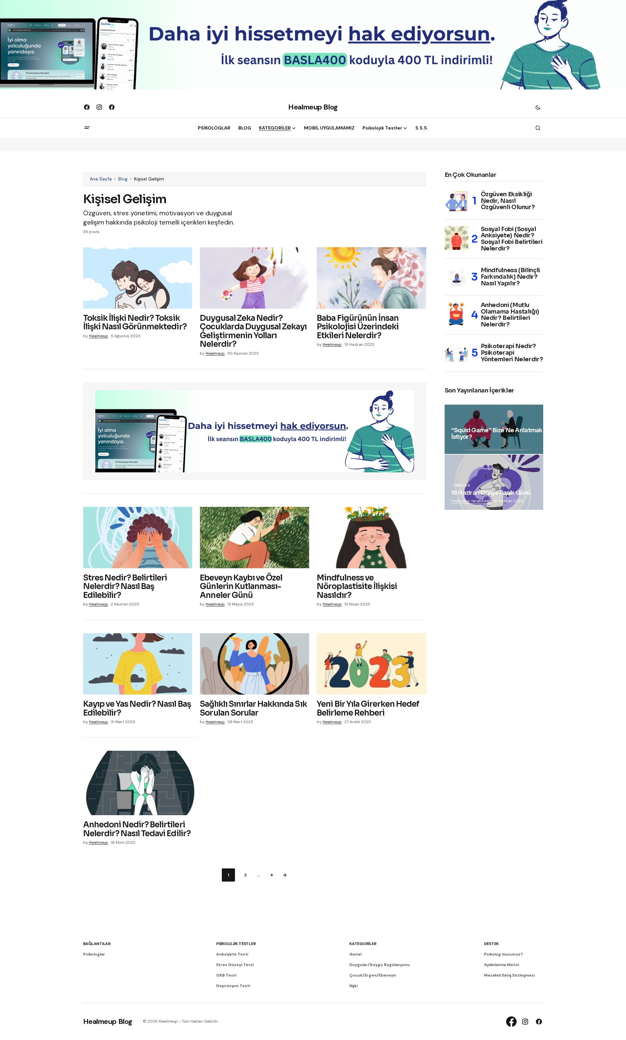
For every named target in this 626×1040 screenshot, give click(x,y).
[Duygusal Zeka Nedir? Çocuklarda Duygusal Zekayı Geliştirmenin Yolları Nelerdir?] (254, 278)
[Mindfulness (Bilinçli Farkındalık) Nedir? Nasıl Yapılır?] (456, 277)
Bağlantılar (97, 943)
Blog (123, 179)
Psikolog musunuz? (503, 954)
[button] (538, 107)
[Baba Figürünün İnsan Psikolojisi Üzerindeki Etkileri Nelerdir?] (371, 278)
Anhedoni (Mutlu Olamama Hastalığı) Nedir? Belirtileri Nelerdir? (510, 315)
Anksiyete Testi (232, 954)
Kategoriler (362, 943)
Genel (355, 954)
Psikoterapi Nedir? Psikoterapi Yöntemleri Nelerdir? (512, 353)
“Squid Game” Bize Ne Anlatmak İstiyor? (497, 433)
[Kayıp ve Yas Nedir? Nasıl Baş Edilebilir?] (137, 664)
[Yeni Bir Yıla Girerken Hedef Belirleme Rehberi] (371, 664)
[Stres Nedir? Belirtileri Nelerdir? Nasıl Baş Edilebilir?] (137, 537)
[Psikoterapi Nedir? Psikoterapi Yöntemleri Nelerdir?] (456, 353)
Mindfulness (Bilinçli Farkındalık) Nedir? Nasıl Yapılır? (510, 277)
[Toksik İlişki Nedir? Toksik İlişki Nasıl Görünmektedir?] (137, 278)
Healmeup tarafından (471, 501)
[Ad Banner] (254, 431)
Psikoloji (461, 485)
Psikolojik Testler (236, 943)
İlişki (353, 985)
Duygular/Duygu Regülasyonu (379, 964)
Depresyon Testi (233, 985)
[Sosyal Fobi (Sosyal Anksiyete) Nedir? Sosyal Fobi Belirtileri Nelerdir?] (456, 238)
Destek (491, 943)
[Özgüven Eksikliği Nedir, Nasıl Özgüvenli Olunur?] (456, 201)
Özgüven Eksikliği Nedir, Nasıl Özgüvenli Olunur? (508, 201)
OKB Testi (226, 975)
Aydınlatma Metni (501, 964)
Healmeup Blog (312, 107)
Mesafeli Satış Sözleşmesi (509, 975)
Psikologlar (94, 954)
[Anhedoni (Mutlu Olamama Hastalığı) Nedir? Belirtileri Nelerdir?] (456, 314)
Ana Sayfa (101, 179)
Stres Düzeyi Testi (235, 964)
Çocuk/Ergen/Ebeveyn (372, 975)
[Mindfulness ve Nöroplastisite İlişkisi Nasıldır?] (371, 537)
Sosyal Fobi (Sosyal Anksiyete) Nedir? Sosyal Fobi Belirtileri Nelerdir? (512, 239)
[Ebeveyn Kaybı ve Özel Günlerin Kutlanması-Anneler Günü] (254, 537)
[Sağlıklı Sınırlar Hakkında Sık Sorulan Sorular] (254, 664)
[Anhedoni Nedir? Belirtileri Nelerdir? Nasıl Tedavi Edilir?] (140, 783)
